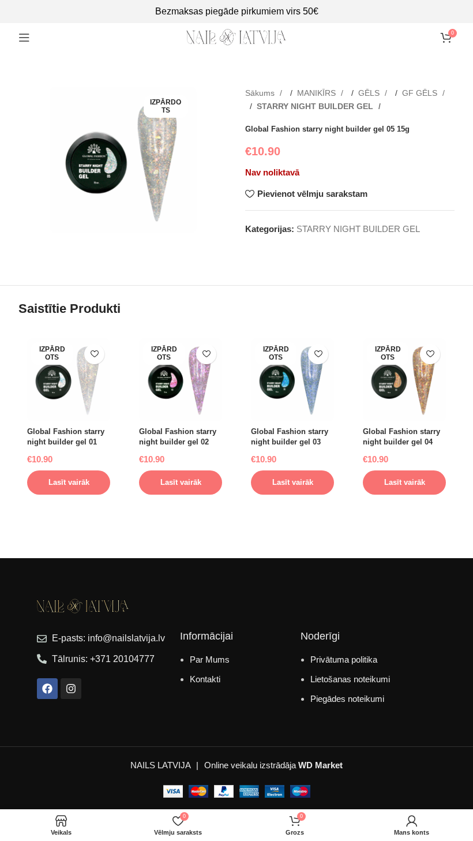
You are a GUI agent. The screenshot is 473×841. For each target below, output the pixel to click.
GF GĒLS (421, 93)
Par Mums (210, 659)
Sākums (261, 93)
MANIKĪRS (317, 93)
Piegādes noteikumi (347, 699)
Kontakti (205, 679)
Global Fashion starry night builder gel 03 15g (289, 442)
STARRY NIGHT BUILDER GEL (316, 106)
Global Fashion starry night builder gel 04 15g (401, 442)
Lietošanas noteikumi (350, 679)
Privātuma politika (343, 659)
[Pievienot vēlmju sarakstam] (94, 354)
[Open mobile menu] (24, 37)
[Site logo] (236, 37)
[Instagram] (71, 688)
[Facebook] (47, 688)
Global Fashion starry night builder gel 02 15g (177, 442)
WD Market (320, 765)
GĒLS (370, 93)
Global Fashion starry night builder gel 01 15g (65, 442)
